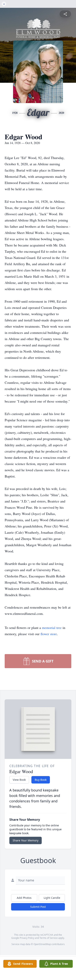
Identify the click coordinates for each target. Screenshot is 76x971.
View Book (19, 780)
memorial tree (52, 627)
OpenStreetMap (42, 944)
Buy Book (41, 780)
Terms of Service (49, 938)
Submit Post (38, 907)
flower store (49, 633)
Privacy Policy (27, 938)
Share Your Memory (25, 840)
